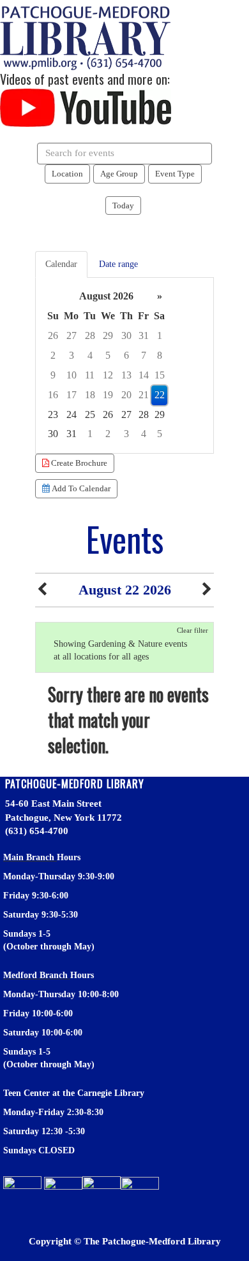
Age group (119, 173)
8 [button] (159, 355)
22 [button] (160, 394)
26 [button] (53, 335)
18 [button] (90, 394)
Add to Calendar (80, 488)
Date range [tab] (118, 264)
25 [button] (90, 414)
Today (123, 205)
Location (67, 173)
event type (175, 173)
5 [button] (107, 355)
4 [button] (90, 355)
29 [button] (108, 335)
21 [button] (144, 394)
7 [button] (143, 355)
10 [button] (71, 375)
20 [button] (126, 394)
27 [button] (71, 335)
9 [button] (53, 375)
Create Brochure (78, 463)
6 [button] (126, 355)
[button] (42, 590)
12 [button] (108, 375)
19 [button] (108, 394)
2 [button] (53, 355)
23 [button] (53, 414)
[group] (124, 365)
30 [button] (126, 335)
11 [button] (89, 375)
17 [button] (71, 394)
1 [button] (159, 335)
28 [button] (90, 335)
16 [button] (53, 394)
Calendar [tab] (61, 264)
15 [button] (160, 375)
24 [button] (71, 414)
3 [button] (71, 355)
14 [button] (144, 375)
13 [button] (126, 375)
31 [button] (144, 335)
